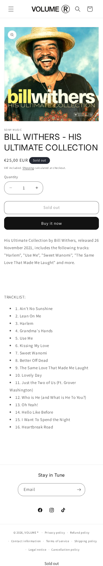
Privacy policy (55, 532)
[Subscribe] (79, 489)
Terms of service (57, 541)
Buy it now (51, 223)
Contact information (26, 541)
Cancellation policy (65, 549)
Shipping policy (85, 541)
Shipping (28, 168)
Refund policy (80, 532)
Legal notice (37, 549)
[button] (11, 9)
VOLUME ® (31, 532)
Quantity (11, 177)
